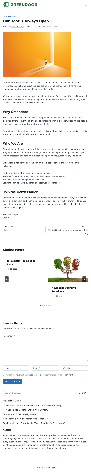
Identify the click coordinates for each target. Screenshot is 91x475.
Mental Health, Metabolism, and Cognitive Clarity (68, 230)
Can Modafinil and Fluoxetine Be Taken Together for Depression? (34, 423)
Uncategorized (9, 16)
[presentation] (68, 268)
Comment (9, 336)
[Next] (84, 279)
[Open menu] (86, 5)
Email (36, 368)
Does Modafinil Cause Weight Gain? (20, 414)
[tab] (40, 305)
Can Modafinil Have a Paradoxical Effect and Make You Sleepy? (33, 405)
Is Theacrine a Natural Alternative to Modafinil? (25, 419)
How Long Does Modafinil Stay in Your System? (25, 410)
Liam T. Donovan (17, 27)
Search (82, 393)
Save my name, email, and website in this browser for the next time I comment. (39, 375)
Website (67, 368)
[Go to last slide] (7, 279)
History (8, 228)
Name (7, 368)
